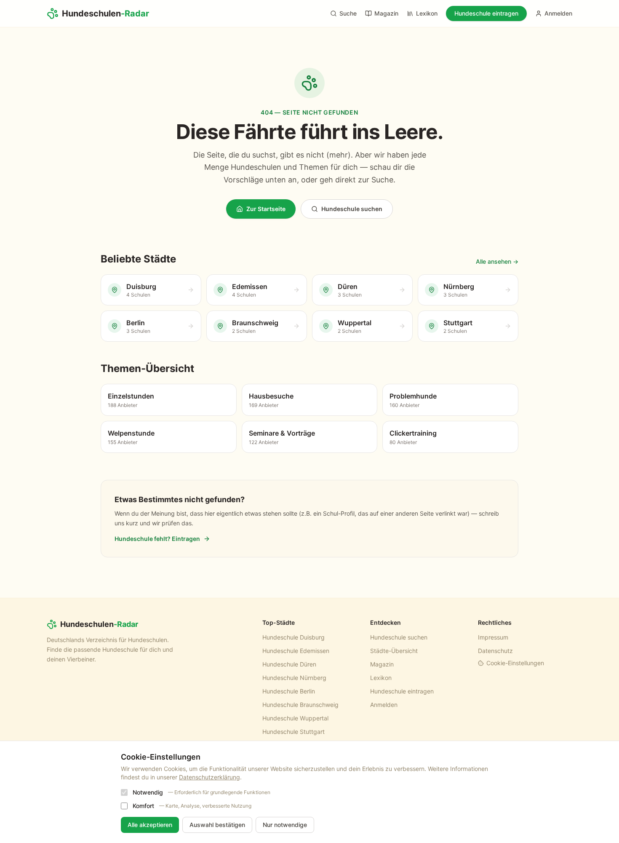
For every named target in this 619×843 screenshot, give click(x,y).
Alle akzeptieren (150, 824)
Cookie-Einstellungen (515, 662)
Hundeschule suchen (351, 208)
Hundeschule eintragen (486, 13)
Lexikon (427, 13)
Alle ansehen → (497, 261)
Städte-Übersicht (394, 650)
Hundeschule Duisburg (293, 637)
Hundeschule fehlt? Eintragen (157, 538)
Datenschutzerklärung (209, 777)
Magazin (386, 13)
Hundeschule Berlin (288, 691)
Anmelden (558, 13)
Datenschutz (495, 650)
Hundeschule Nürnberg (294, 677)
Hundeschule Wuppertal (295, 718)
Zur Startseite (265, 208)
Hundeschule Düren (289, 664)
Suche (348, 13)
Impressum (493, 637)
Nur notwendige (285, 824)
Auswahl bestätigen (217, 824)
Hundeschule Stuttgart (293, 731)
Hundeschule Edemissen (295, 650)
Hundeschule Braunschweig (300, 704)
